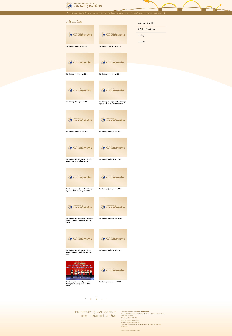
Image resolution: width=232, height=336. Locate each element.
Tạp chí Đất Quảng (137, 13)
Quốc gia (141, 36)
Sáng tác (103, 13)
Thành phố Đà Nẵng (146, 29)
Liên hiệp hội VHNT (146, 23)
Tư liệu (127, 13)
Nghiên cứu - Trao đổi (115, 13)
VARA (138, 330)
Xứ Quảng (149, 13)
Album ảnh (157, 13)
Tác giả (95, 13)
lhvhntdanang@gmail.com (132, 320)
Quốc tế (141, 42)
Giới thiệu (74, 13)
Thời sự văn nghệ (85, 13)
